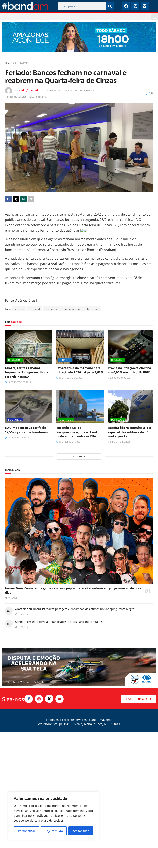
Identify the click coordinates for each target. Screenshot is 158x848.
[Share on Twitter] (16, 199)
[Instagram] (135, 6)
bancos (19, 309)
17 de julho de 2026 (69, 441)
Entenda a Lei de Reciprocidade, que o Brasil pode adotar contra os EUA (76, 432)
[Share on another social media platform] (31, 199)
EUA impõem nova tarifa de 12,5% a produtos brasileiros (26, 430)
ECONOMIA (21, 63)
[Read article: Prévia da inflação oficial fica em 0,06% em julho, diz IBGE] (131, 347)
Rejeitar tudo (54, 831)
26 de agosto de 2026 (19, 382)
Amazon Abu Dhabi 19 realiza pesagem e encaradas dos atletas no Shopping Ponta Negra (74, 609)
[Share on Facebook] (8, 199)
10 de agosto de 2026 (70, 377)
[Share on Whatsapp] (23, 199)
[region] (53, 816)
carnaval (34, 309)
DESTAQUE (14, 360)
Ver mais (79, 456)
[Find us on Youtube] (59, 699)
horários (93, 309)
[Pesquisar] (110, 6)
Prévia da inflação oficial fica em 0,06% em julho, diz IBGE (129, 370)
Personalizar (26, 831)
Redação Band (28, 90)
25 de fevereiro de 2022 (59, 90)
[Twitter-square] (145, 6)
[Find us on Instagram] (39, 699)
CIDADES (65, 360)
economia (51, 309)
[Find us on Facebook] (28, 699)
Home (8, 63)
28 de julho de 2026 (121, 377)
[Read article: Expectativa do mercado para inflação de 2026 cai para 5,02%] (80, 347)
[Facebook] (126, 6)
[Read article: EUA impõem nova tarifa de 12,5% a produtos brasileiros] (28, 406)
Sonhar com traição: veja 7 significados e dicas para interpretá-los (58, 622)
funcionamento (72, 309)
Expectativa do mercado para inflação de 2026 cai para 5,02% (79, 370)
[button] (154, 16)
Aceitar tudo (80, 831)
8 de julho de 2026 (120, 441)
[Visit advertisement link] (79, 37)
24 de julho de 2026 (18, 437)
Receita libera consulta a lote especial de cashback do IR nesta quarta (130, 432)
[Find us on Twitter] (49, 699)
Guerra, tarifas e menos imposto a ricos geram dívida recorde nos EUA (26, 372)
